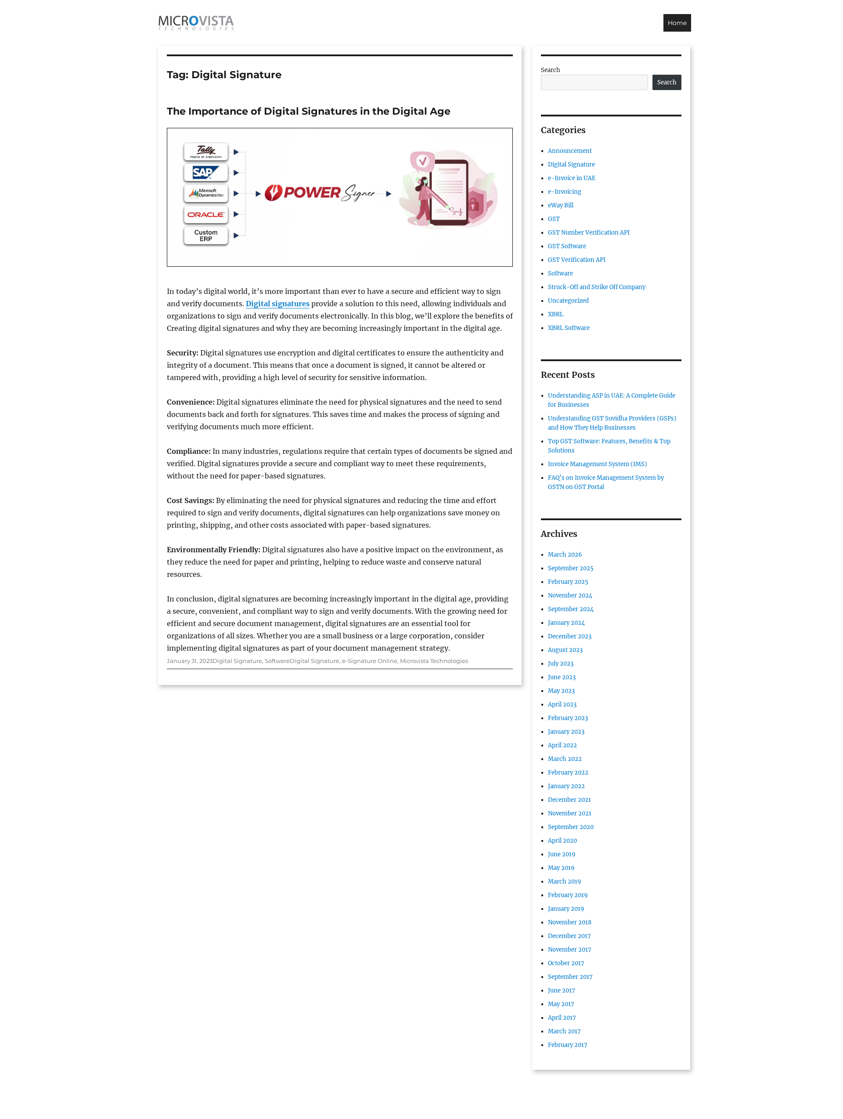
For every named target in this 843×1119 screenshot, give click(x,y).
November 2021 (569, 813)
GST (554, 219)
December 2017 (569, 936)
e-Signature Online (369, 660)
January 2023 (566, 731)
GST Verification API (576, 260)
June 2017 (561, 990)
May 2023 (561, 691)
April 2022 (562, 745)
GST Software (567, 246)
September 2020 (571, 827)
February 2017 (567, 1045)
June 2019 (562, 854)
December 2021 (569, 800)
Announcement (570, 151)
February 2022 (568, 772)
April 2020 (562, 840)
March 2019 (564, 881)
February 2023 (568, 718)
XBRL (555, 314)
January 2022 (566, 786)
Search (550, 70)
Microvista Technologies (434, 660)
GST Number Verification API (589, 232)
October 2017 (566, 963)
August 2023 (565, 650)
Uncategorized (568, 300)
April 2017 (562, 1017)
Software (277, 660)
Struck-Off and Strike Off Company (596, 287)
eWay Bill (560, 205)
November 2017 (569, 949)
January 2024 (566, 622)
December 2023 (569, 636)
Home (677, 23)
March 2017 (564, 1031)
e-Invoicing (564, 192)
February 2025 (568, 582)
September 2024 (571, 609)
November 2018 (569, 922)
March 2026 (565, 554)
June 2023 (562, 677)
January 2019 (566, 909)
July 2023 (560, 663)
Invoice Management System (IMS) (597, 464)
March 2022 (565, 759)
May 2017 (561, 1004)
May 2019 (561, 868)
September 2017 (570, 977)
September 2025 (571, 568)
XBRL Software (569, 328)
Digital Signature (237, 660)
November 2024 (570, 595)
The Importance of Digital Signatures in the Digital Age (308, 111)
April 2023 (562, 704)
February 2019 (568, 895)
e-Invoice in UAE (571, 178)
